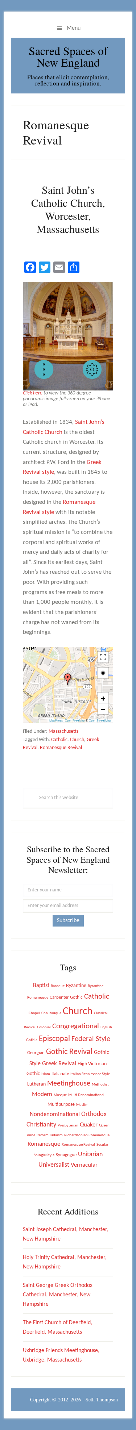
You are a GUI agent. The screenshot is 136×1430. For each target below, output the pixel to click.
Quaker (89, 1125)
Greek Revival (59, 1064)
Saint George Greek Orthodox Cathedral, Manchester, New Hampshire (57, 1295)
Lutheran (36, 1084)
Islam (45, 1074)
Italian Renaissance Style (90, 1074)
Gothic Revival (69, 1052)
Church (77, 740)
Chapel (34, 1013)
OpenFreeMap (75, 720)
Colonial (44, 1027)
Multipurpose (61, 1104)
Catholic (59, 740)
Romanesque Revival (61, 747)
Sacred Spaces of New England (68, 56)
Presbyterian (68, 1126)
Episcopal (54, 1039)
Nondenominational (55, 1114)
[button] (43, 369)
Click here (32, 393)
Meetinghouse (68, 1083)
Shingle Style (44, 1155)
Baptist (41, 985)
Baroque (58, 986)
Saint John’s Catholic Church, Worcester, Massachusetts (68, 209)
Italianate (60, 1073)
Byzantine (76, 985)
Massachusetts (63, 731)
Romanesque (44, 1144)
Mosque (60, 1095)
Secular (102, 1145)
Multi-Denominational (86, 1095)
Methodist (100, 1085)
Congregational (75, 1026)
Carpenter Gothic (66, 997)
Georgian (36, 1052)
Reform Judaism (50, 1135)
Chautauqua (51, 1013)
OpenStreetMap (100, 720)
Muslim (82, 1105)
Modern (42, 1094)
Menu (74, 28)
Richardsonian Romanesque (87, 1135)
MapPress (56, 720)
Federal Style (90, 1039)
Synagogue (66, 1155)
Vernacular (84, 1165)
